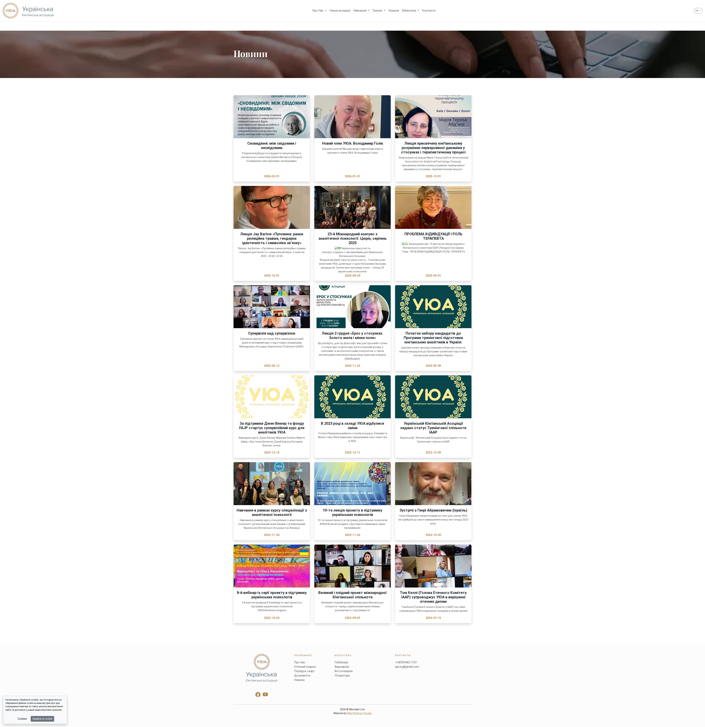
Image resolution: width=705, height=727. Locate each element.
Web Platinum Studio (359, 713)
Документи (302, 675)
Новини (393, 10)
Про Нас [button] (318, 10)
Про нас (299, 662)
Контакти (428, 10)
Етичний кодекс (305, 666)
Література (342, 675)
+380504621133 (406, 662)
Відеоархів (342, 666)
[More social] (261, 667)
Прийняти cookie (42, 718)
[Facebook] (258, 695)
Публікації (341, 662)
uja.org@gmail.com (407, 666)
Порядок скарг (304, 671)
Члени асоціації (339, 10)
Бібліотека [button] (409, 10)
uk (697, 10)
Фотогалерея (343, 671)
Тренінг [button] (377, 10)
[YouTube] (265, 695)
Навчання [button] (360, 10)
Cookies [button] (22, 718)
